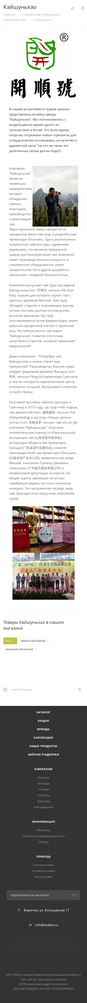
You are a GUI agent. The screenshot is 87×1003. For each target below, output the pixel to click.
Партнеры (43, 801)
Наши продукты (43, 746)
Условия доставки (43, 871)
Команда (43, 783)
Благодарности (43, 807)
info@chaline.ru (46, 925)
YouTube (27, 945)
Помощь (43, 856)
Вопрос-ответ (43, 877)
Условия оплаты (43, 865)
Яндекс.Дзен (48, 945)
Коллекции (43, 737)
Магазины (43, 830)
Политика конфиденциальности (44, 836)
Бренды (43, 729)
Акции (43, 721)
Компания (43, 769)
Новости (43, 777)
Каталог (44, 712)
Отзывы (43, 789)
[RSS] (72, 8)
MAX (70, 945)
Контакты (43, 795)
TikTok (59, 945)
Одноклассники (38, 945)
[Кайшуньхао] (43, 66)
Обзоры (43, 842)
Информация (43, 822)
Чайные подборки (43, 754)
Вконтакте (16, 945)
